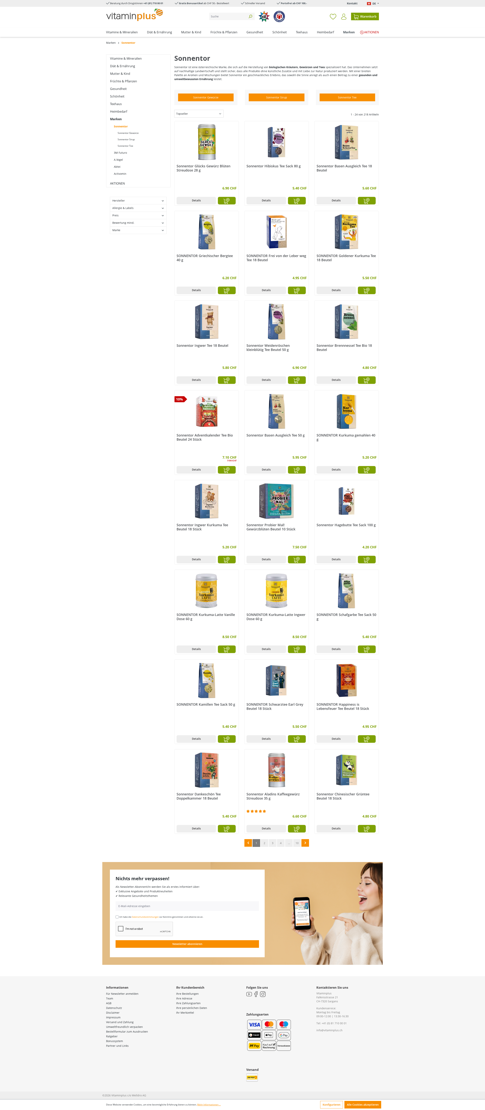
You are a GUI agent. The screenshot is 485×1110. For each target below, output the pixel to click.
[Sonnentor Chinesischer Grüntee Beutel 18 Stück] (347, 770)
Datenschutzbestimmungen (145, 916)
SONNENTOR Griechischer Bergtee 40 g (205, 258)
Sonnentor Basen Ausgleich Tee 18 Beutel (344, 168)
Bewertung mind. (123, 222)
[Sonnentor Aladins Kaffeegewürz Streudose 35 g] (276, 770)
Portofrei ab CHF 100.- (294, 3)
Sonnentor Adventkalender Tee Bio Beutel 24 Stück (205, 437)
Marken (116, 119)
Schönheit (117, 96)
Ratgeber (112, 1036)
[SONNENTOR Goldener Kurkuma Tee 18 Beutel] (347, 232)
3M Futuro (120, 152)
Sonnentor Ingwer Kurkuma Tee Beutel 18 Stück (202, 527)
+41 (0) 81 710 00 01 (334, 1023)
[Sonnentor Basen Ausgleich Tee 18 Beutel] (347, 142)
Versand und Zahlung (120, 1022)
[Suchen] (250, 16)
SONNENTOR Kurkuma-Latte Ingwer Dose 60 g (275, 617)
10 (297, 843)
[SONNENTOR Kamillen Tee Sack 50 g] (207, 680)
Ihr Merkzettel (185, 1012)
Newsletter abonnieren (187, 944)
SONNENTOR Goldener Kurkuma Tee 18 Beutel (346, 258)
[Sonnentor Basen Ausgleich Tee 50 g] (276, 411)
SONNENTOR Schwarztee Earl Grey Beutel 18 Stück (274, 706)
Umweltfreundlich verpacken (124, 1027)
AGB (108, 1003)
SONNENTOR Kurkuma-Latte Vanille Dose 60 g (206, 617)
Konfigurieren (331, 1104)
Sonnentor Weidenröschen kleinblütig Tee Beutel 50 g (268, 347)
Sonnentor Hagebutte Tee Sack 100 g (346, 525)
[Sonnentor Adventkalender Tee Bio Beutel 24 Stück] (207, 411)
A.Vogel (118, 159)
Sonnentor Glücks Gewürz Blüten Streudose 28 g (203, 168)
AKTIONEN (117, 183)
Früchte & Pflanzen (123, 81)
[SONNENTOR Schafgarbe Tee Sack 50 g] (347, 591)
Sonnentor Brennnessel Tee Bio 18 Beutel (344, 347)
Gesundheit (118, 89)
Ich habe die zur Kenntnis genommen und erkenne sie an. (161, 916)
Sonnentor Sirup (126, 139)
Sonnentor (121, 126)
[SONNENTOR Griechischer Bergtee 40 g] (207, 232)
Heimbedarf (118, 111)
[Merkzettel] (333, 16)
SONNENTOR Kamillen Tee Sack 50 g (206, 704)
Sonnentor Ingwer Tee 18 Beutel (202, 345)
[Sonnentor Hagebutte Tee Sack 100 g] (347, 501)
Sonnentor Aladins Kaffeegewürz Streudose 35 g (273, 796)
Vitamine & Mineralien (126, 58)
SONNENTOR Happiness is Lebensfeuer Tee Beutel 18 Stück (343, 706)
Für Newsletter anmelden (122, 993)
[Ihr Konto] (344, 16)
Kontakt (352, 3)
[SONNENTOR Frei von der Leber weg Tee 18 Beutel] (276, 232)
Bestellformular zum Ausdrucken (127, 1031)
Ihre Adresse (184, 998)
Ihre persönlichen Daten (191, 1008)
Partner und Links (117, 1046)
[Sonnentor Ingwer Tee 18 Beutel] (207, 322)
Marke (116, 230)
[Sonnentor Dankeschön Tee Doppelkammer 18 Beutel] (207, 770)
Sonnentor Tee (125, 145)
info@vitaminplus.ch (329, 1030)
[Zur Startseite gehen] (134, 14)
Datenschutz (114, 1008)
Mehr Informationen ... (209, 1104)
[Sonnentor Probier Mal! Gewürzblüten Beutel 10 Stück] (276, 501)
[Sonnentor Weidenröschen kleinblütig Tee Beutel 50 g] (276, 322)
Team (109, 998)
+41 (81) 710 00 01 (153, 3)
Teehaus (116, 104)
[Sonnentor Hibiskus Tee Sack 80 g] (276, 142)
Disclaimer (113, 1012)
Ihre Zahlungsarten (188, 1003)
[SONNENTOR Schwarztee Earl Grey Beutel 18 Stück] (276, 680)
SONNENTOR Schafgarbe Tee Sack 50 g (346, 617)
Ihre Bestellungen (187, 993)
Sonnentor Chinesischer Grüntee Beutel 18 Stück (343, 796)
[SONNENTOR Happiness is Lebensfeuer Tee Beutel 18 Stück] (347, 680)
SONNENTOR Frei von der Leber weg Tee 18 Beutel (276, 258)
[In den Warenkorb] (227, 200)
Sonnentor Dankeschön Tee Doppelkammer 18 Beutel (199, 796)
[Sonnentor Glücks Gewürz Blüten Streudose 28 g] (207, 142)
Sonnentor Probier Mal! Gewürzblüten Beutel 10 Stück (270, 527)
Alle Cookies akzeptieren (363, 1104)
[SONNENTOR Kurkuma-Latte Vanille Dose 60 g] (207, 591)
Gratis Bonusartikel (191, 3)
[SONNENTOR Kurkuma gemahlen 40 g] (347, 411)
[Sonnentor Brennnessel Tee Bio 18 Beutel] (347, 322)
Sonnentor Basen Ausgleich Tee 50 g (275, 435)
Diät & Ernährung (122, 66)
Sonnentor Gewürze (128, 133)
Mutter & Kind (120, 74)
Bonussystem (114, 1041)
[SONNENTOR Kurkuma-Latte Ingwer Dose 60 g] (276, 591)
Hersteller (118, 200)
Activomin (120, 173)
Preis (115, 215)
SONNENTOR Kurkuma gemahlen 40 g (346, 437)
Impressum (113, 1017)
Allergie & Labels (123, 208)
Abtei (117, 166)
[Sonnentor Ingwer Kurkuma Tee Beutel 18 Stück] (207, 501)
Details (196, 200)
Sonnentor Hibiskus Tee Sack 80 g (273, 166)
